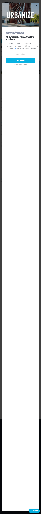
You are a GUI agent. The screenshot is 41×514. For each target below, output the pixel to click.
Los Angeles (20, 48)
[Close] (36, 5)
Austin (10, 46)
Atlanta (11, 43)
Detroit (19, 46)
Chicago (11, 48)
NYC (28, 46)
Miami (29, 43)
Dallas (18, 43)
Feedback (36, 511)
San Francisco (31, 48)
